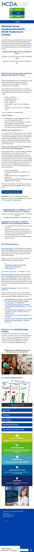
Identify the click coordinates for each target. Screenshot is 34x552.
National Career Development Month (13, 429)
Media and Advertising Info (10, 425)
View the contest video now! (12, 192)
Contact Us (5, 511)
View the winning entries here (12, 217)
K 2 (6, 263)
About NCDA (6, 410)
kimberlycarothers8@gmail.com (17, 342)
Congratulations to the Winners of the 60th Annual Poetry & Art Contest (17, 211)
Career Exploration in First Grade (14, 299)
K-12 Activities (12, 271)
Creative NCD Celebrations (9, 288)
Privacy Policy (20, 511)
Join (18, 13)
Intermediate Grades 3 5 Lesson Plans (15, 265)
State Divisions (6, 420)
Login (18, 16)
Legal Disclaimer (12, 511)
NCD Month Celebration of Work (10, 274)
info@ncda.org (17, 200)
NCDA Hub (18, 9)
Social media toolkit (7, 248)
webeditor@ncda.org (8, 516)
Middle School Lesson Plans (13, 266)
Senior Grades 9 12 (10, 268)
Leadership (5, 415)
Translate (14, 550)
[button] (4, 393)
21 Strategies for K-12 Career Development (17, 315)
